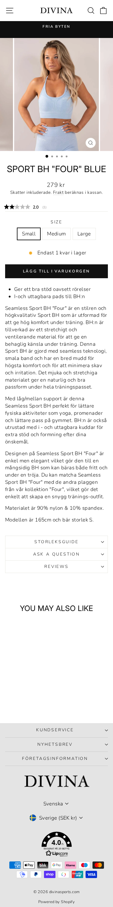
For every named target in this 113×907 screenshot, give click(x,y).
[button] (56, 845)
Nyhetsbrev (55, 744)
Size (56, 222)
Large (84, 233)
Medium (56, 233)
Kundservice (55, 730)
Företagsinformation (55, 758)
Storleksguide (56, 542)
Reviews (56, 566)
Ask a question (56, 554)
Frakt (58, 192)
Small (29, 233)
